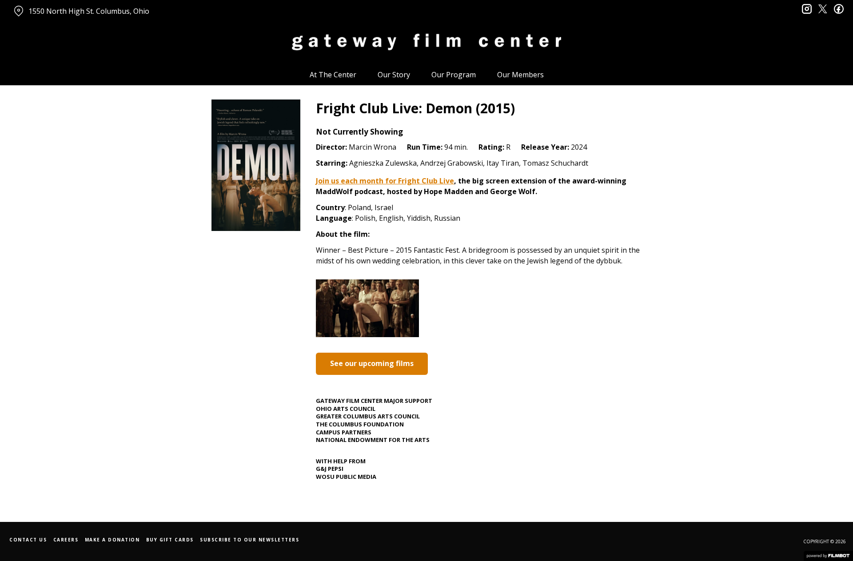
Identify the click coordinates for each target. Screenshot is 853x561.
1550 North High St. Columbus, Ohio (88, 11)
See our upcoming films (372, 363)
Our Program (453, 75)
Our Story (394, 75)
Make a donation (112, 540)
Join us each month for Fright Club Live (385, 181)
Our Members (520, 75)
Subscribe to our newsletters (249, 540)
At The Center (333, 75)
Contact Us (28, 540)
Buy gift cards (170, 540)
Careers (66, 540)
